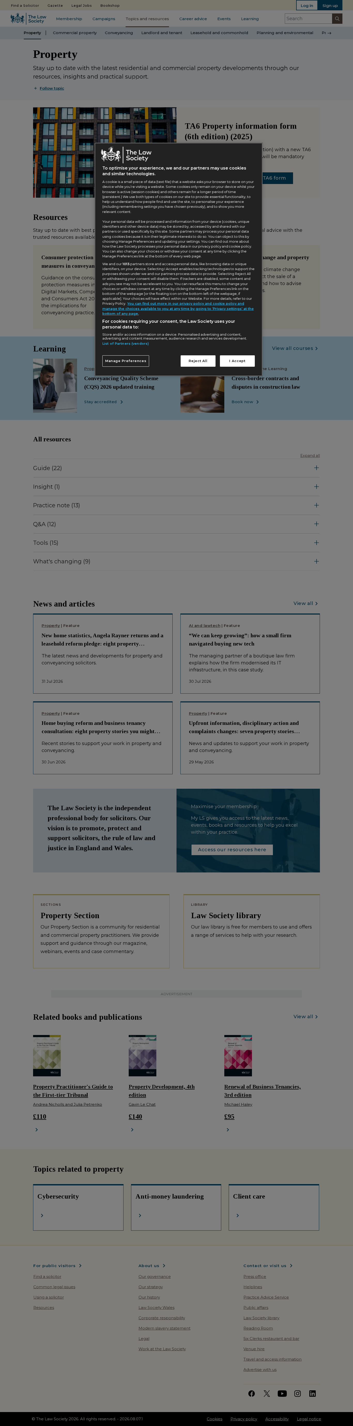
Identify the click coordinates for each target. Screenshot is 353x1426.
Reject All (198, 361)
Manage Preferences (126, 361)
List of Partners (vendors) (125, 344)
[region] (179, 259)
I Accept (237, 361)
